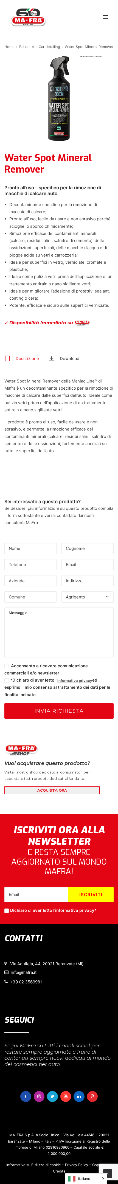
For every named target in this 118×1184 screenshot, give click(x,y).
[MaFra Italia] (28, 17)
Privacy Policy (76, 1165)
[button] (105, 17)
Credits (59, 1171)
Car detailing (49, 46)
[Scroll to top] (107, 1173)
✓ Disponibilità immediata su (39, 322)
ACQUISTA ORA (52, 790)
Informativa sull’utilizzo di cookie (33, 1165)
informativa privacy (74, 680)
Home (9, 46)
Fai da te (26, 46)
